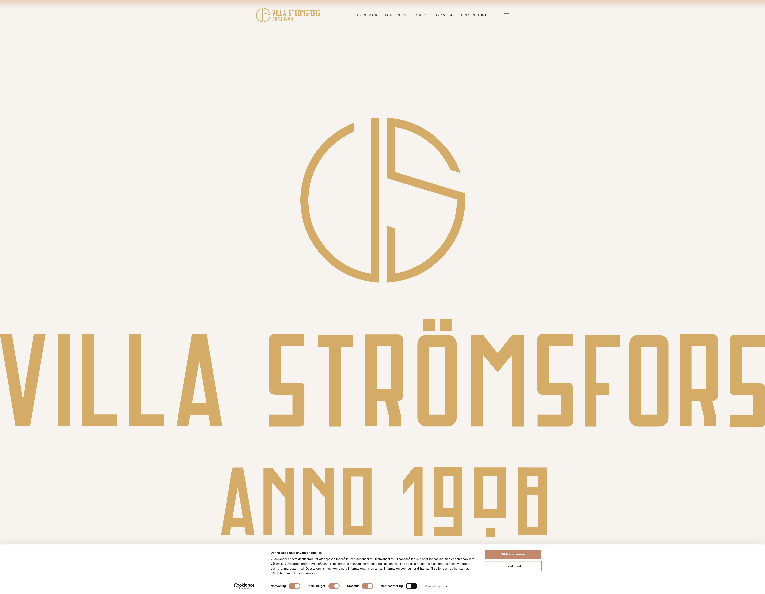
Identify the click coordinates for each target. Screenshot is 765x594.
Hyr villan (445, 15)
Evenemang (368, 15)
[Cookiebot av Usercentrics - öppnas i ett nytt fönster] (244, 586)
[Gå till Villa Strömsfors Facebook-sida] (379, 541)
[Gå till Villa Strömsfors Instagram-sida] (372, 541)
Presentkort (474, 15)
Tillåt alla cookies (513, 554)
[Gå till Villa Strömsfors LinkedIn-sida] (393, 541)
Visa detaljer (433, 586)
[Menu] (506, 15)
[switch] (334, 586)
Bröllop (421, 15)
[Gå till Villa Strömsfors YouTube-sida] (386, 541)
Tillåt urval (513, 566)
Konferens (395, 15)
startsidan (440, 89)
